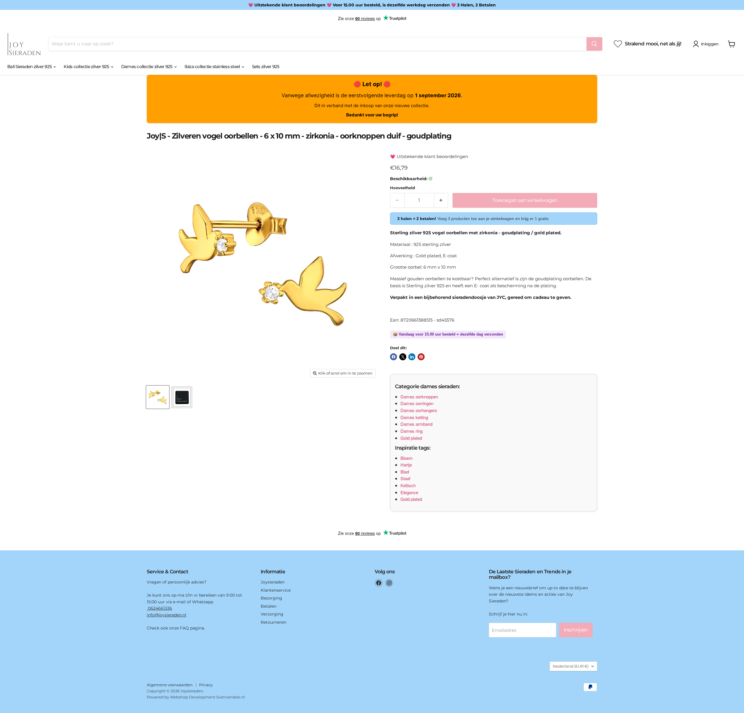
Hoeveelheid (402, 188)
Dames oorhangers (418, 410)
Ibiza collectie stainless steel (213, 66)
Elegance (409, 492)
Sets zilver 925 (266, 66)
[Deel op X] (402, 356)
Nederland (571, 666)
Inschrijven (576, 630)
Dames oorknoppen (419, 396)
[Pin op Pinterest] (421, 356)
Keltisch (408, 485)
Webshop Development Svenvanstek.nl (207, 697)
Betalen (268, 606)
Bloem (406, 458)
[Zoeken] (594, 44)
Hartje (406, 465)
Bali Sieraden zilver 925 (30, 66)
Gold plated (411, 438)
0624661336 (159, 608)
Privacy (206, 684)
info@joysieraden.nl (166, 615)
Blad (404, 472)
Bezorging (271, 598)
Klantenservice (276, 590)
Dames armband (416, 424)
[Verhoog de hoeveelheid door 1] (441, 200)
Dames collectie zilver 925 (147, 66)
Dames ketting (414, 417)
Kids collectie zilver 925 (87, 66)
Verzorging (272, 614)
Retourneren (273, 622)
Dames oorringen (416, 403)
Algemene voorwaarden (170, 684)
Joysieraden (273, 582)
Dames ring (411, 431)
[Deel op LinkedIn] (411, 356)
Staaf (405, 478)
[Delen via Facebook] (393, 356)
